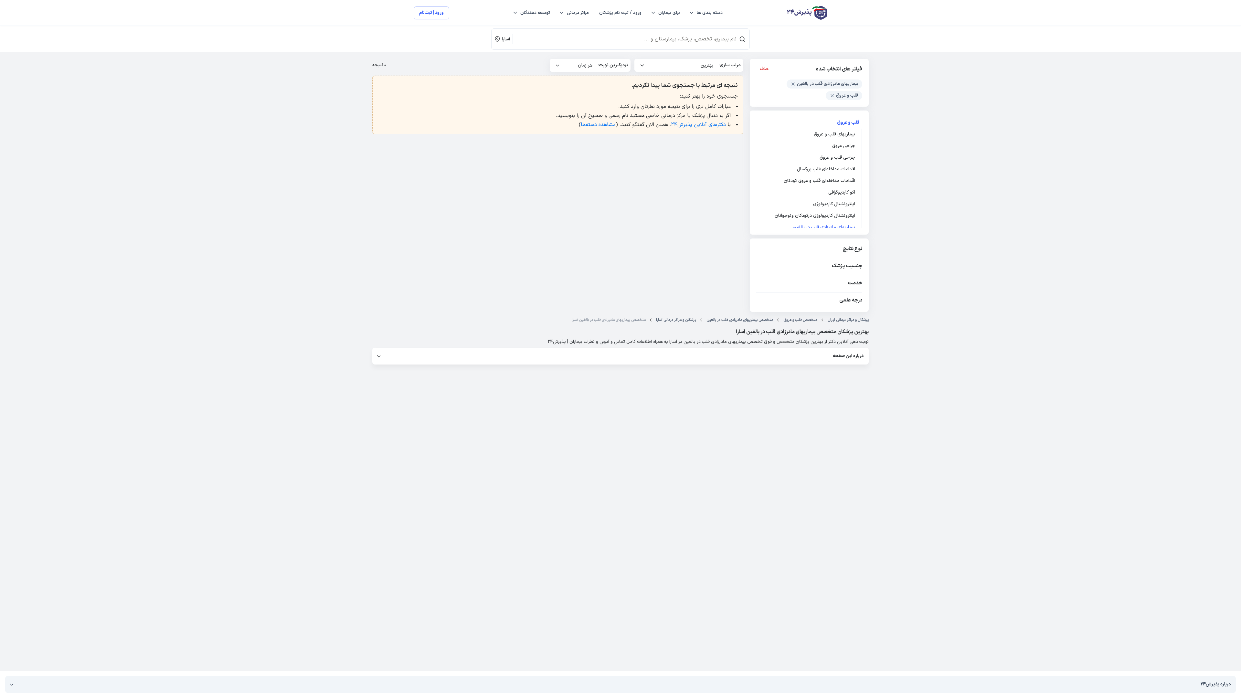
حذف (764, 69)
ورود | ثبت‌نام (431, 12)
